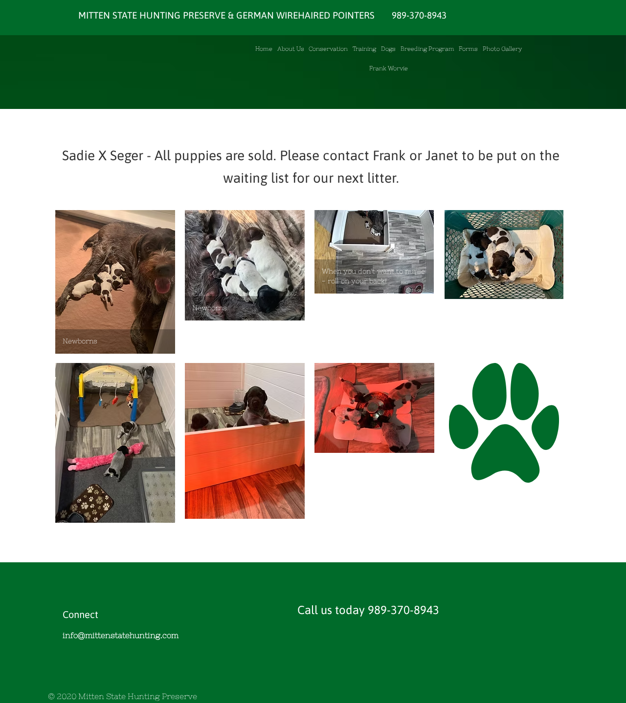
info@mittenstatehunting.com (121, 635)
